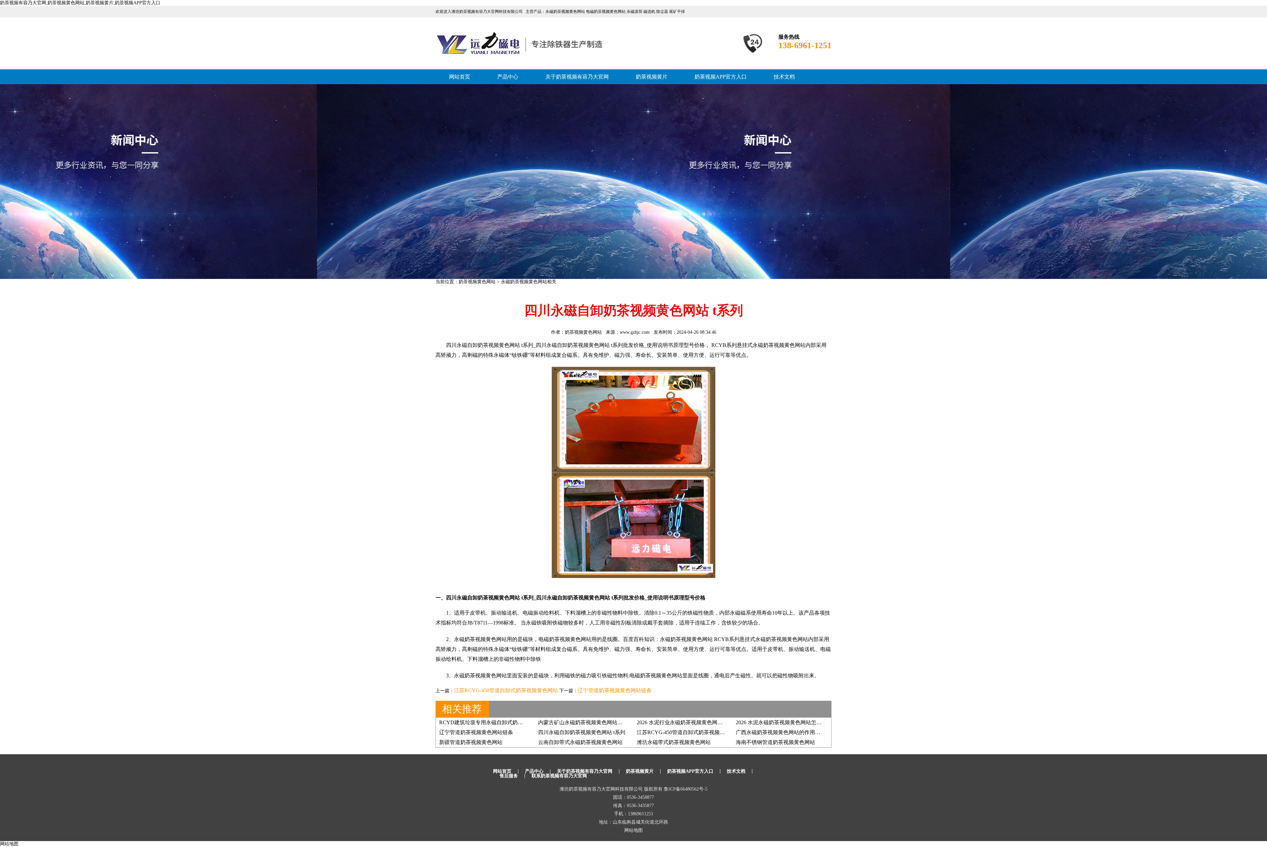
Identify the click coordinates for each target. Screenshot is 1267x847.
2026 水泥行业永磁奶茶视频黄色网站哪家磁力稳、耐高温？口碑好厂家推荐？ (727, 722)
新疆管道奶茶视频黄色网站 (471, 742)
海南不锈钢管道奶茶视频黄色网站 (775, 742)
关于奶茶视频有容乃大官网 (577, 77)
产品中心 (507, 77)
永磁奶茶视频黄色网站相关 (528, 281)
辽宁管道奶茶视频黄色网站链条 (615, 690)
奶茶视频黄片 (651, 77)
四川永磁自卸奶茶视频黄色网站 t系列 (581, 732)
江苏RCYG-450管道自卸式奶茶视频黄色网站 (506, 690)
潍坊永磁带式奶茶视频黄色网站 (674, 742)
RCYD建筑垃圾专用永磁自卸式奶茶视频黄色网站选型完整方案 (512, 722)
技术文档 (784, 77)
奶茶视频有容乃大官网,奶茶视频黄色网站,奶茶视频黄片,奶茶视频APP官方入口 (80, 2)
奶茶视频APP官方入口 (721, 77)
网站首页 (459, 77)
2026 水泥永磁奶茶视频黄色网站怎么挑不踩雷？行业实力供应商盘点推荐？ (823, 722)
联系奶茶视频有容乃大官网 (559, 775)
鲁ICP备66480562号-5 (685, 789)
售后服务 (509, 775)
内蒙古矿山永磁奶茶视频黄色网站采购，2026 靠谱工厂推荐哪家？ (615, 722)
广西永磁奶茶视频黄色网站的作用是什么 (783, 732)
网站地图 (633, 830)
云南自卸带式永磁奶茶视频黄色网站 (580, 742)
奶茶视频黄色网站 (477, 281)
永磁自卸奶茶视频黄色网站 (578, 345)
